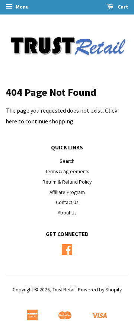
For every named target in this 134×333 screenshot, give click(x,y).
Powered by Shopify (100, 290)
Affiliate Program (67, 192)
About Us (67, 213)
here (11, 121)
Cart (122, 6)
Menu (22, 6)
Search (67, 161)
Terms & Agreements (67, 171)
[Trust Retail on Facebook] (67, 252)
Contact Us (67, 202)
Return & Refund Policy (67, 182)
